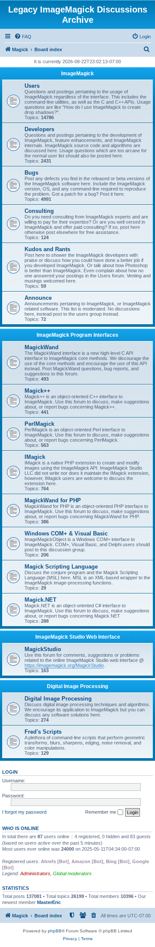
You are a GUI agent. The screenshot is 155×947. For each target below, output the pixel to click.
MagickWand (42, 347)
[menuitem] (22, 36)
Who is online (20, 828)
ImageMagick (77, 74)
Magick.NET (40, 599)
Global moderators (72, 873)
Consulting (39, 211)
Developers (39, 129)
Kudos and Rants (47, 249)
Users (32, 86)
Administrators (35, 873)
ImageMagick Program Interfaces (77, 335)
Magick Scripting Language (61, 566)
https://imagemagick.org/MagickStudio (64, 665)
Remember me (101, 812)
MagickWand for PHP (53, 500)
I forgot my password (24, 812)
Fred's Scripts (43, 732)
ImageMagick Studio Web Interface (77, 637)
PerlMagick (39, 424)
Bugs (31, 172)
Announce (38, 298)
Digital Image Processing (77, 686)
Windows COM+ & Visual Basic (66, 533)
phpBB (55, 931)
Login (10, 772)
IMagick (35, 457)
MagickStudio (43, 649)
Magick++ (37, 390)
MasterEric (49, 902)
